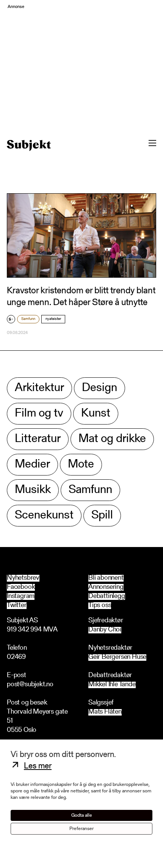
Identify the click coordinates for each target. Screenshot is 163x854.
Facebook (21, 587)
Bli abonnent (106, 578)
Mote (81, 465)
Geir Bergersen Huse (117, 657)
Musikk (33, 490)
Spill (102, 516)
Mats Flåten (105, 712)
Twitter (17, 605)
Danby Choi (104, 630)
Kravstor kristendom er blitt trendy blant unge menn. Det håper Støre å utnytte (81, 296)
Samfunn (28, 319)
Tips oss (99, 605)
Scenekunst (44, 516)
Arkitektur (39, 388)
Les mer (38, 766)
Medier (32, 465)
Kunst (95, 414)
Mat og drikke (112, 439)
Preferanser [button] (81, 828)
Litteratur (38, 439)
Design (99, 388)
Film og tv (39, 414)
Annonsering (106, 587)
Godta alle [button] (81, 815)
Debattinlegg (106, 596)
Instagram (20, 596)
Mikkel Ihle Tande (112, 685)
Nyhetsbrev (23, 578)
